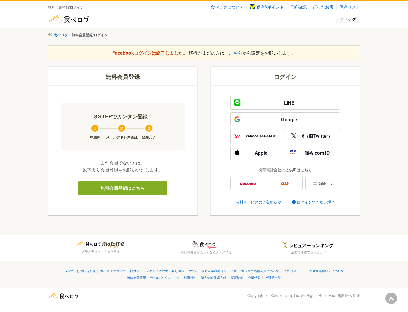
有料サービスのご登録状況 (258, 201)
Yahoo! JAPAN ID (261, 136)
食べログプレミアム (164, 277)
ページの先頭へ (391, 298)
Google (289, 119)
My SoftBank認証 (322, 183)
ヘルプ (351, 19)
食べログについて (227, 7)
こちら (235, 52)
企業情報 (254, 277)
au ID (285, 183)
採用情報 (237, 277)
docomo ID (247, 183)
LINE (289, 103)
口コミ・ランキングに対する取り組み (157, 270)
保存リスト (349, 7)
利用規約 (190, 277)
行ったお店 (323, 7)
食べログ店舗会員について (260, 270)
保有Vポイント (270, 7)
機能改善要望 (136, 277)
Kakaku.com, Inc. (285, 295)
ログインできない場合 (316, 201)
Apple (261, 153)
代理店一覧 (273, 277)
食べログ (68, 19)
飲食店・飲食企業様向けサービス (213, 270)
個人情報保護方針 (213, 277)
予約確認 (298, 7)
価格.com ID (317, 153)
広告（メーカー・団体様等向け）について (314, 270)
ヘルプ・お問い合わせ (80, 270)
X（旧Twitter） (317, 136)
